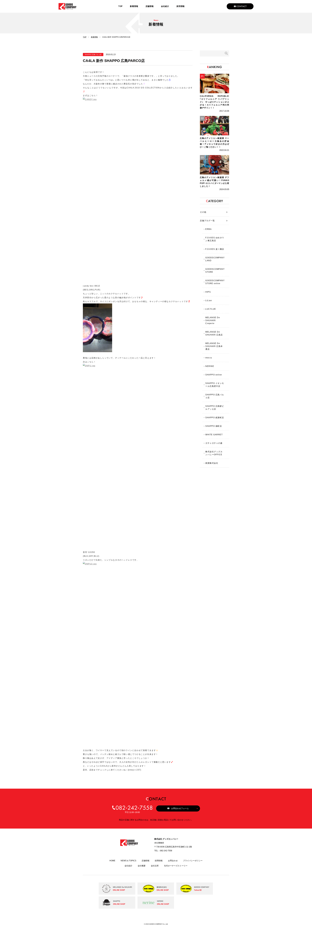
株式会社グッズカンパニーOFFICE (213, 453)
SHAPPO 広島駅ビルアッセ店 (214, 407)
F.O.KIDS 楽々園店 (214, 249)
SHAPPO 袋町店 (213, 426)
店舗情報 (145, 861)
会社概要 (142, 866)
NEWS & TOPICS (128, 861)
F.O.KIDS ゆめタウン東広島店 (214, 239)
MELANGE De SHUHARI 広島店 (214, 333)
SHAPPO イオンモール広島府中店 (214, 384)
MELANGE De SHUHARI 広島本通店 (214, 346)
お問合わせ (173, 861)
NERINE (209, 366)
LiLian (208, 300)
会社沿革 (155, 866)
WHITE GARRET (214, 435)
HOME (112, 861)
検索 (226, 53)
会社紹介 (128, 866)
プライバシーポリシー (193, 861)
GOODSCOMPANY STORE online (215, 281)
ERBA (208, 229)
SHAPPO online (213, 375)
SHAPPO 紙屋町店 (214, 418)
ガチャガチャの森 (213, 443)
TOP (84, 37)
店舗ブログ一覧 (207, 221)
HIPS (208, 292)
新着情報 (94, 37)
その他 (203, 212)
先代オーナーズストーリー (175, 866)
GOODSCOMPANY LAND (215, 259)
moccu (208, 358)
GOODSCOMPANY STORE (215, 270)
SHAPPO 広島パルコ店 (214, 396)
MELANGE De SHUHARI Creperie (212, 320)
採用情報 (159, 861)
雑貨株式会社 (211, 463)
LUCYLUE (210, 309)
